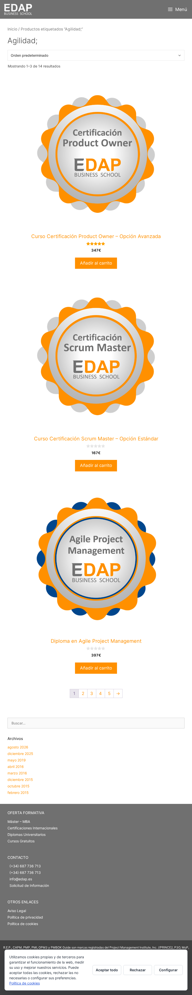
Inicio (12, 29)
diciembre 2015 (20, 779)
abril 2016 (16, 766)
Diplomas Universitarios (27, 834)
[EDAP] (19, 9)
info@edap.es (21, 879)
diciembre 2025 (20, 753)
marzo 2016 (17, 773)
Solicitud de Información (29, 885)
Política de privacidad (25, 917)
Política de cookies (23, 924)
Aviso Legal (17, 911)
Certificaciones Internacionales (33, 828)
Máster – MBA (19, 821)
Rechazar (138, 970)
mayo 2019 (17, 760)
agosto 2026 (18, 747)
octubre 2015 (19, 786)
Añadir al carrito (96, 263)
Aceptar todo (107, 970)
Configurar (168, 970)
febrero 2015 (18, 792)
